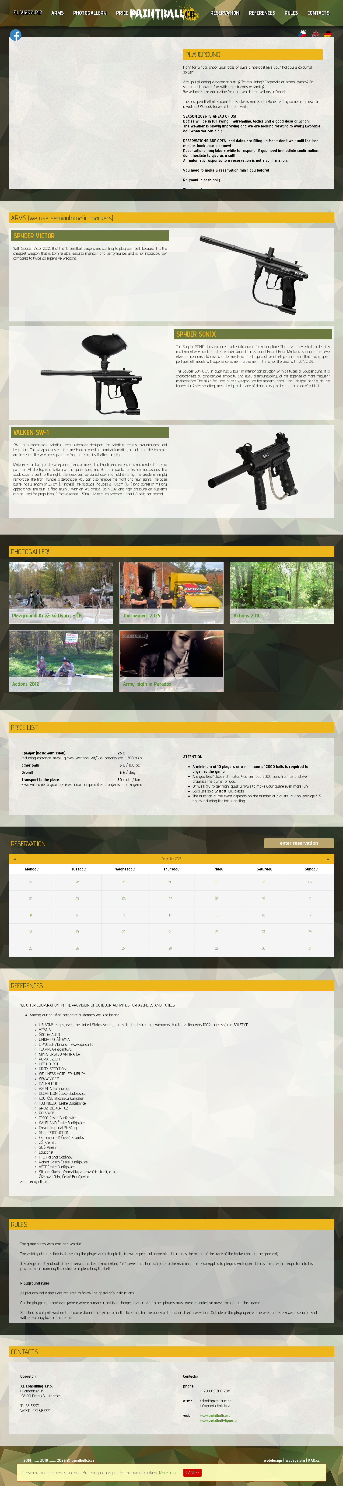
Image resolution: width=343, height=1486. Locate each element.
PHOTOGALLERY (90, 12)
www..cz (215, 1415)
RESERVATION (224, 12)
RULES (291, 12)
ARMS (57, 12)
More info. (167, 1472)
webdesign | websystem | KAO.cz (292, 1460)
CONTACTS (318, 12)
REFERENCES (262, 12)
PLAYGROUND (27, 12)
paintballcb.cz (83, 1460)
